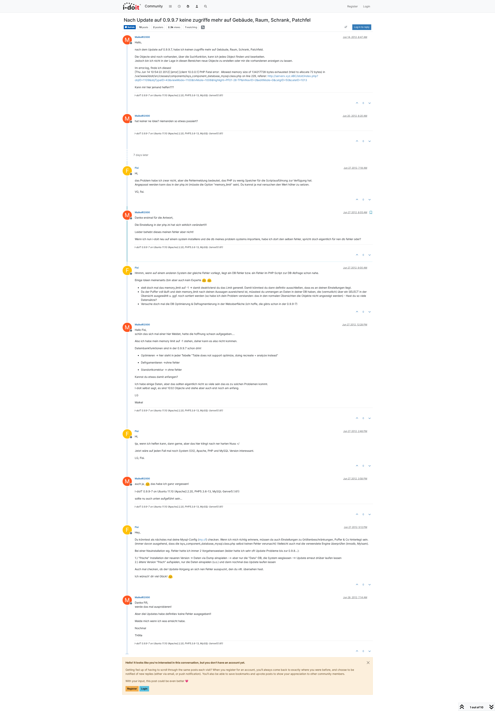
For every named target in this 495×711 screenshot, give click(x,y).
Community (154, 6)
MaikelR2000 (142, 37)
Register (132, 688)
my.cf (202, 539)
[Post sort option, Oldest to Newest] (346, 27)
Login (144, 688)
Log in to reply (362, 27)
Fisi (137, 167)
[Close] (368, 662)
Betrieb (131, 27)
